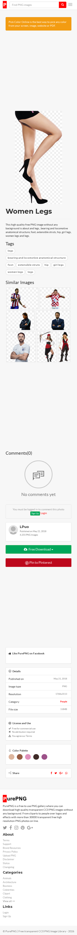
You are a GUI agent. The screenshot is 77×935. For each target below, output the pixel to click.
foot (10, 265)
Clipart (6, 893)
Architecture (9, 882)
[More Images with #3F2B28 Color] (36, 757)
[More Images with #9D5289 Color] (44, 757)
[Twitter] (56, 773)
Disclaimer (8, 859)
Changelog (8, 867)
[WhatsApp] (66, 773)
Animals (7, 878)
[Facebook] (51, 773)
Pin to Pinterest (40, 562)
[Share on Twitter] (5, 827)
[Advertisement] (38, 72)
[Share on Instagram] (16, 827)
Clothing (7, 897)
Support (7, 844)
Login (44, 513)
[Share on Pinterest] (23, 827)
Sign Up (35, 513)
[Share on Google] (30, 827)
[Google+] (61, 773)
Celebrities (8, 889)
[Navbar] (70, 4)
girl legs (58, 265)
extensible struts (29, 265)
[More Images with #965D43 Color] (20, 757)
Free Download (39, 549)
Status (6, 863)
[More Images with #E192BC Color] (28, 757)
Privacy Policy (10, 851)
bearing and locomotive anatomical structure (37, 257)
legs (10, 250)
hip (46, 265)
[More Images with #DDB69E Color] (11, 757)
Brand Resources (12, 848)
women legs (15, 272)
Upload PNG (9, 855)
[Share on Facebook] (10, 827)
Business (7, 886)
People (63, 701)
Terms (6, 840)
